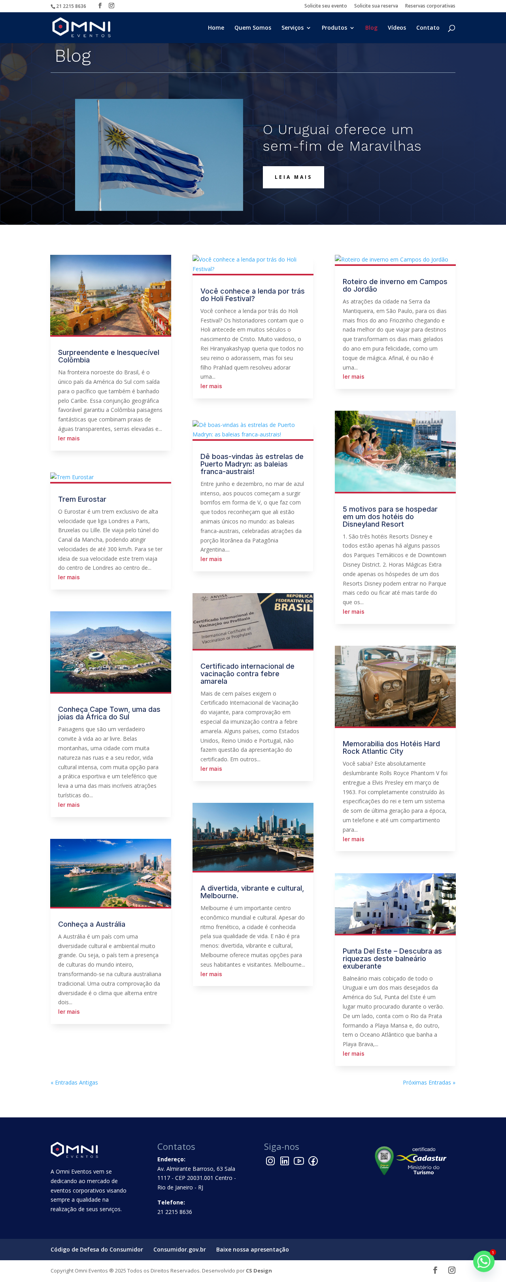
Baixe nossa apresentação (252, 1249)
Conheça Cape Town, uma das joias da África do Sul (109, 713)
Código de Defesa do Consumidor (97, 1249)
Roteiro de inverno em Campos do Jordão (395, 285)
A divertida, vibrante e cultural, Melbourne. (252, 892)
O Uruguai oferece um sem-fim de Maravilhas (342, 137)
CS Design (259, 1270)
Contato (428, 28)
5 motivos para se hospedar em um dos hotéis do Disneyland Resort (390, 516)
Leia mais (293, 177)
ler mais (69, 438)
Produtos (334, 28)
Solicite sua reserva (376, 6)
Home (216, 28)
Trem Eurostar (82, 499)
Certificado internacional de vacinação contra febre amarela (247, 673)
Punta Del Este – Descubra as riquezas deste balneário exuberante (392, 958)
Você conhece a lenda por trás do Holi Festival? (252, 295)
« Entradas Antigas (74, 1082)
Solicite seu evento (325, 6)
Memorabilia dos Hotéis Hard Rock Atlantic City (391, 747)
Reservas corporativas (430, 6)
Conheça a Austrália (91, 924)
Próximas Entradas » (429, 1082)
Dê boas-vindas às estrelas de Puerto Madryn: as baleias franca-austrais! (252, 464)
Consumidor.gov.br (179, 1249)
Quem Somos (252, 28)
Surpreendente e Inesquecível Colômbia (108, 356)
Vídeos (397, 28)
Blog (371, 28)
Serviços (292, 28)
